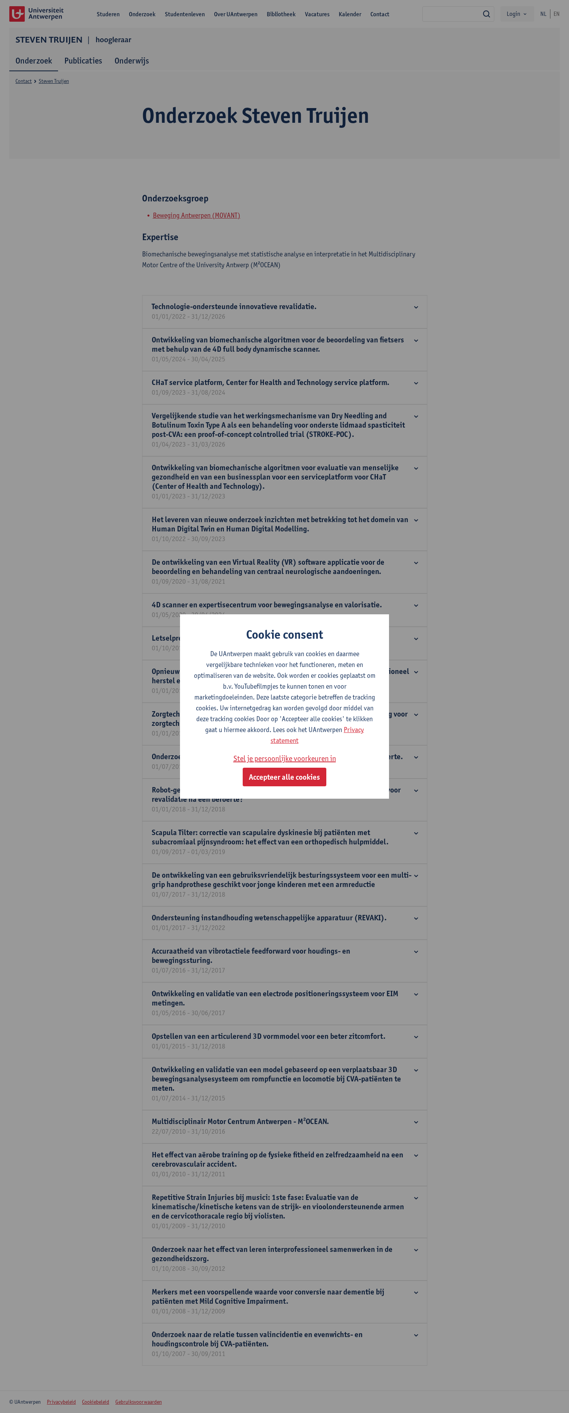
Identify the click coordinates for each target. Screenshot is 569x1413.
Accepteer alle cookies (284, 777)
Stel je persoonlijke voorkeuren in (284, 758)
